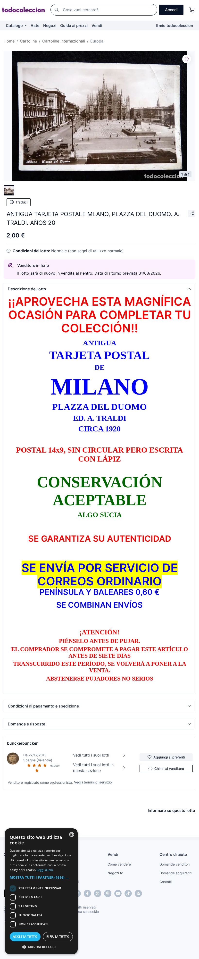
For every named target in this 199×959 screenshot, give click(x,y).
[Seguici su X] (97, 893)
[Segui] (186, 59)
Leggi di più (45, 870)
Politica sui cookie (85, 911)
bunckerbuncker (22, 743)
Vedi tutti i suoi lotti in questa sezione (93, 767)
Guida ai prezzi (74, 25)
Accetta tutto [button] (25, 936)
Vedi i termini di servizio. (93, 782)
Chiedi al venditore (169, 768)
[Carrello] (192, 10)
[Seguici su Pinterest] (107, 893)
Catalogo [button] (15, 25)
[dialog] (41, 891)
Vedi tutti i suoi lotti (91, 755)
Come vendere (119, 864)
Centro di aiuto (173, 854)
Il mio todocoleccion (174, 25)
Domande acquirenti (175, 873)
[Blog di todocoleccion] (138, 893)
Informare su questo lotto (171, 810)
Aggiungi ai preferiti (169, 757)
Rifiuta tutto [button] (57, 936)
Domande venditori (174, 864)
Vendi (96, 25)
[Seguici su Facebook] (87, 893)
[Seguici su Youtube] (118, 893)
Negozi (49, 25)
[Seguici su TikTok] (128, 893)
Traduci (21, 202)
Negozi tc (115, 873)
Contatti (165, 882)
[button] (99, 289)
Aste (35, 25)
